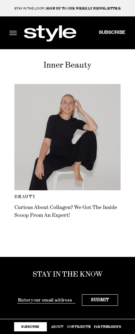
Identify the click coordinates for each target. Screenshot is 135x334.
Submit (100, 300)
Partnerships (107, 326)
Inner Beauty (67, 65)
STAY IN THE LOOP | (67, 8)
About (57, 326)
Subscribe (112, 32)
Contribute (79, 326)
